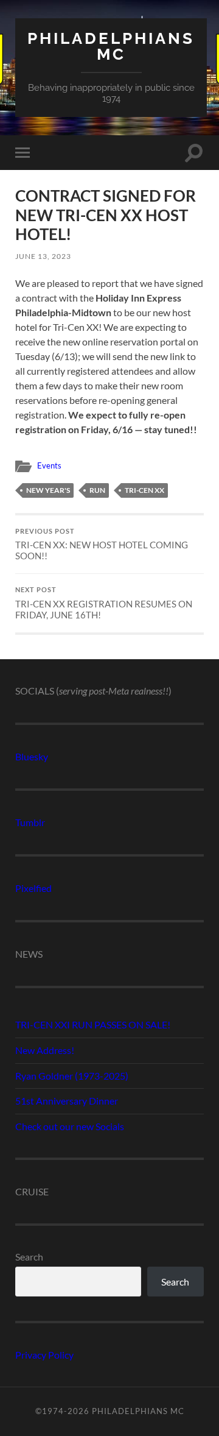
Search (29, 1256)
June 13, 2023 (43, 256)
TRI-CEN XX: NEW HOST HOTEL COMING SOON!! (101, 545)
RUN (97, 490)
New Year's (48, 490)
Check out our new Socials (69, 1126)
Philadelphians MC (111, 46)
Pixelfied (33, 888)
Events (49, 465)
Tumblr (30, 822)
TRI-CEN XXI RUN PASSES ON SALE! (92, 1024)
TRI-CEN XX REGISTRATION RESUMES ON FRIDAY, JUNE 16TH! (103, 603)
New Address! (44, 1050)
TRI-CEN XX (144, 490)
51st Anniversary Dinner (66, 1100)
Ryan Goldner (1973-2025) (71, 1075)
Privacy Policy (44, 1354)
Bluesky (31, 756)
